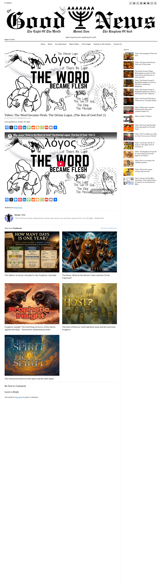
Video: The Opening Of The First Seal (146, 54)
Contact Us (118, 44)
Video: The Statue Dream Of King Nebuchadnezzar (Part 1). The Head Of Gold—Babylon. (145, 92)
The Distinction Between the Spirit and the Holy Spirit (29, 378)
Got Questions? (61, 44)
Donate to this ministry (102, 44)
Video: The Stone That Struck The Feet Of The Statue (145, 63)
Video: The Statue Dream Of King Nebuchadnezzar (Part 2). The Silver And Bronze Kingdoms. (145, 83)
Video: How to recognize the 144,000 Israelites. (145, 161)
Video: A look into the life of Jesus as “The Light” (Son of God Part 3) (144, 145)
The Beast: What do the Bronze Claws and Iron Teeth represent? (86, 276)
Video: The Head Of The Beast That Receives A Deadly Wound (145, 99)
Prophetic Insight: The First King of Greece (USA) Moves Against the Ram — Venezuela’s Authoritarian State (30, 328)
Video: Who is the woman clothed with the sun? (143, 170)
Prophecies (18, 207)
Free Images (86, 44)
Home (43, 44)
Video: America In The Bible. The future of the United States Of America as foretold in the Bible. (145, 181)
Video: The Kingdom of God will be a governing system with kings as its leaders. (146, 154)
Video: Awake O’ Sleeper (143, 116)
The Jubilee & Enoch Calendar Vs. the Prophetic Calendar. (31, 275)
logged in (18, 397)
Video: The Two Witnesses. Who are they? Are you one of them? (146, 135)
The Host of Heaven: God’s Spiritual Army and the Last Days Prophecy (88, 328)
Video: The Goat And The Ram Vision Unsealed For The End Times (145, 127)
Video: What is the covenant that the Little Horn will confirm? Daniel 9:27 (144, 109)
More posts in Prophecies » (109, 228)
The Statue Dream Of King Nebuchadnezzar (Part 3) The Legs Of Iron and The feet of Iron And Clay (145, 74)
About (50, 44)
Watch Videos (74, 44)
